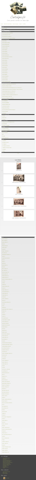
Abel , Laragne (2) (4, 240)
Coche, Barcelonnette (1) (5, 291)
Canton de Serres (4, 60)
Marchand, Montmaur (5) (5, 372)
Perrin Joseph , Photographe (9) (6, 416)
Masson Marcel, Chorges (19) (6, 383)
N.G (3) (3, 404)
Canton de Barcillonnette (5, 44)
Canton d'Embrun (4, 67)
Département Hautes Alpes (7, 23)
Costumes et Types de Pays (7, 464)
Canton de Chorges (5, 65)
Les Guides (3, 119)
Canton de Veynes (4, 63)
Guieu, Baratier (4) (4, 339)
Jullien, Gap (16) (4, 355)
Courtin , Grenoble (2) (5, 298)
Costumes (3, 115)
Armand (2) (3, 249)
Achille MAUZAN (4, 123)
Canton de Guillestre (5, 69)
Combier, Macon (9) (5, 293)
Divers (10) (3, 300)
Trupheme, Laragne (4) (5, 441)
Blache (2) (3, 266)
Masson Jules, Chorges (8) (6, 381)
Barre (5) (3, 259)
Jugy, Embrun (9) (4, 351)
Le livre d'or (5, 472)
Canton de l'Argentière (5, 76)
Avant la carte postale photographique (7, 32)
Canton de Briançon (5, 77)
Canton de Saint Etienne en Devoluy (7, 56)
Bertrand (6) (4, 263)
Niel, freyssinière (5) (5, 406)
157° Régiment (4, 144)
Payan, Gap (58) (4, 411)
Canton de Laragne (15, 23)
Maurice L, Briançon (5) (5, 386)
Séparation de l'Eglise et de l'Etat (6, 85)
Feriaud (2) (3, 314)
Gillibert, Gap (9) (4, 332)
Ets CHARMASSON (5, 100)
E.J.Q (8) (3, 303)
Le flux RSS (7, 478)
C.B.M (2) (3, 282)
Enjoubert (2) (4, 307)
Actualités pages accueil (6, 458)
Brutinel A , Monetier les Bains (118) (7, 279)
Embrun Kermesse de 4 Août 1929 (7, 96)
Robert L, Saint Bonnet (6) (5, 427)
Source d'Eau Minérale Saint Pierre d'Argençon (8, 109)
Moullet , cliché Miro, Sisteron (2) (6, 399)
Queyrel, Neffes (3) (4, 420)
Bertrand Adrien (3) (5, 265)
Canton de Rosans (4, 53)
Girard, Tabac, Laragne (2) (6, 333)
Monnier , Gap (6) (4, 395)
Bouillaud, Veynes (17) (5, 277)
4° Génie (3, 151)
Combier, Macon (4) (5, 295)
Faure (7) (3, 312)
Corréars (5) (4, 296)
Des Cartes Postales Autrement (7, 460)
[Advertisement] (18, 228)
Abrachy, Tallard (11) (5, 242)
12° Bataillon (4, 149)
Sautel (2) (3, 436)
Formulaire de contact (7, 471)
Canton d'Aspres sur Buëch (6, 42)
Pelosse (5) (3, 415)
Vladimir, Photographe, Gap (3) (6, 446)
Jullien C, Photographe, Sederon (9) (7, 353)
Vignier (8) (3, 445)
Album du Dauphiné (5, 132)
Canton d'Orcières (4, 70)
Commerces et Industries (6, 463)
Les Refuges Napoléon (5, 128)
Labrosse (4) (4, 358)
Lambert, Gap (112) (5, 363)
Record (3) (3, 422)
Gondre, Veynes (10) (5, 335)
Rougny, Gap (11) (4, 432)
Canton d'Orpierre (4, 49)
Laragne (20, 23)
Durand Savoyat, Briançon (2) (6, 302)
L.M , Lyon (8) (4, 356)
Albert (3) (3, 243)
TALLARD (3, 136)
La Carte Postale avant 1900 (6, 34)
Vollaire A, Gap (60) (5, 448)
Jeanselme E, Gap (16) (5, 349)
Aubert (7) (3, 256)
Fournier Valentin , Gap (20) (6, 319)
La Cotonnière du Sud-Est (5, 106)
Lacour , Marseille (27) (5, 360)
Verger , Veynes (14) (5, 443)
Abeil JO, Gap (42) (4, 238)
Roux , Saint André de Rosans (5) (7, 434)
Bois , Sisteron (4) (4, 270)
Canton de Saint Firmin (5, 58)
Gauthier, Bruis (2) (4, 326)
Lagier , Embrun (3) (5, 362)
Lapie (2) (3, 365)
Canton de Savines (4, 72)
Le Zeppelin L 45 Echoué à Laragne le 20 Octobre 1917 (10, 94)
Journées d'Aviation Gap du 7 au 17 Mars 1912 (8, 91)
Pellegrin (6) (4, 413)
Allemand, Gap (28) (5, 245)
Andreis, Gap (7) (4, 247)
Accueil (2, 23)
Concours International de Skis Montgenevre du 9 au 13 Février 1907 (11, 87)
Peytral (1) (3, 418)
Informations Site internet (6, 459)
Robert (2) (3, 425)
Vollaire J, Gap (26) (5, 450)
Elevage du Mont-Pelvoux (5, 107)
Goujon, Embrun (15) (5, 337)
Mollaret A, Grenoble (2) (5, 393)
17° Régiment (4, 140)
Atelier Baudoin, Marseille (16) (6, 254)
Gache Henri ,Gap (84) (5, 323)
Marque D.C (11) (4, 376)
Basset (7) (3, 261)
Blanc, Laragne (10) (5, 268)
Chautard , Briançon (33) (5, 286)
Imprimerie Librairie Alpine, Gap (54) (7, 344)
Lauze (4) (3, 367)
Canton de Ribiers (4, 51)
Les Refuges (4, 466)
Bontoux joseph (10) (5, 273)
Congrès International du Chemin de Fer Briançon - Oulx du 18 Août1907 (12, 89)
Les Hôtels (24, 23)
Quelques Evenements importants (7, 462)
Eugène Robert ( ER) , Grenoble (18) (7, 309)
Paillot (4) (3, 409)
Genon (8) (3, 328)
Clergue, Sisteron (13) (5, 289)
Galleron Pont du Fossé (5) (6, 325)
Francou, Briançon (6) (5, 321)
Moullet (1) (3, 397)
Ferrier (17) (3, 316)
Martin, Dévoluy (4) (5, 379)
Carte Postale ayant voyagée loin (6, 36)
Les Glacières (4, 113)
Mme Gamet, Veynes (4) (5, 392)
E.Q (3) (3, 305)
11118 (18, 153)
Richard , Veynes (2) (5, 423)
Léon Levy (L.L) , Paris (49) (6, 369)
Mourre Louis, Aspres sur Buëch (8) (7, 402)
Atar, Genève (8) (4, 252)
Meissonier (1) (4, 388)
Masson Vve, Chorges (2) (5, 385)
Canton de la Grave (5, 79)
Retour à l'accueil (4, 28)
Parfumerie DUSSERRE (5, 102)
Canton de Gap (4, 40)
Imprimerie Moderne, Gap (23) (6, 346)
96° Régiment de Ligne (5, 142)
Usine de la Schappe (5, 111)
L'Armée (4, 467)
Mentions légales (5, 473)
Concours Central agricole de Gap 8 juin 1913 (8, 92)
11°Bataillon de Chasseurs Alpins (6, 147)
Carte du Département (5, 137)
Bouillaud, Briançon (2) (5, 275)
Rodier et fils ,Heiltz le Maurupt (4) (7, 429)
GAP (2, 134)
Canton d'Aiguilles (4, 74)
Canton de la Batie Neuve (5, 46)
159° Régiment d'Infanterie (6, 145)
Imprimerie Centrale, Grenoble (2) (7, 342)
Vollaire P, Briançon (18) (5, 452)
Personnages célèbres (6, 465)
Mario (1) (3, 374)
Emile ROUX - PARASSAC (5, 125)
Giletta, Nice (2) (4, 330)
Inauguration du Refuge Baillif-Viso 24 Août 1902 (9, 84)
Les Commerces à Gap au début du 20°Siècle (8, 38)
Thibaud (3, 439)
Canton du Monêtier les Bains (6, 81)
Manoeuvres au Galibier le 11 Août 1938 (7, 98)
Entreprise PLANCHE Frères (6, 104)
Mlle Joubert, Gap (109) (5, 390)
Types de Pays (4, 117)
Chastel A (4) (4, 284)
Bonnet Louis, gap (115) (5, 272)
